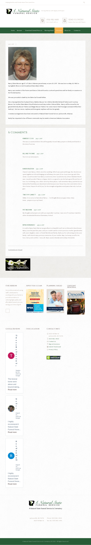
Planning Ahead (49, 30)
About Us (67, 30)
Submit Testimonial (55, 347)
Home (13, 30)
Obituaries (59, 30)
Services (19, 30)
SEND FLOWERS (75, 19)
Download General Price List (33, 30)
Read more (12, 390)
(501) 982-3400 (52, 19)
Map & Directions (54, 344)
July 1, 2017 (11, 44)
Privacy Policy (53, 349)
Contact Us (77, 30)
